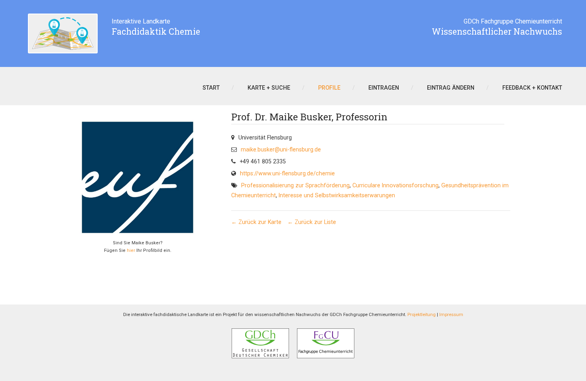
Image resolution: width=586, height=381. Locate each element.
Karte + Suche (269, 87)
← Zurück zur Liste (311, 222)
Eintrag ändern (450, 87)
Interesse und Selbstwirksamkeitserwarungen (337, 195)
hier (131, 250)
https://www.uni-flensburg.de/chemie (287, 173)
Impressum (451, 314)
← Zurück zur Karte (256, 222)
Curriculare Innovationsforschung (395, 185)
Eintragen (383, 87)
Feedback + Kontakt (532, 87)
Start (211, 87)
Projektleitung (421, 314)
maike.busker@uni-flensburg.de (281, 149)
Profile (329, 87)
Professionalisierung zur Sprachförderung (295, 185)
